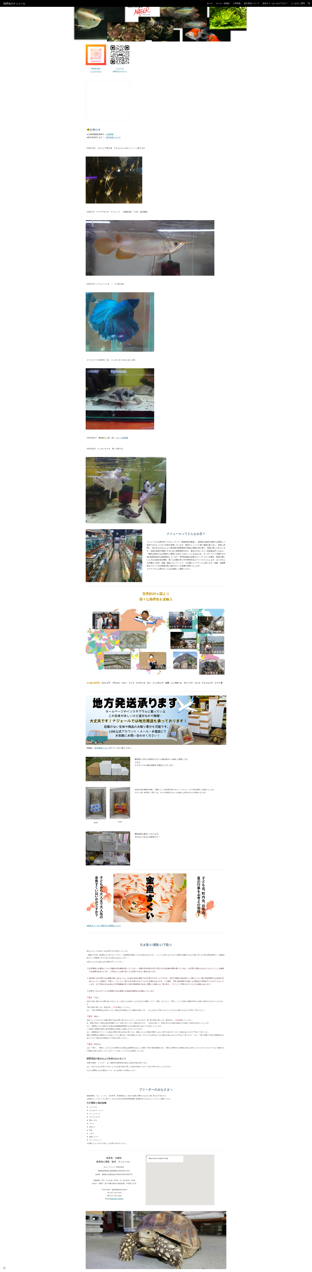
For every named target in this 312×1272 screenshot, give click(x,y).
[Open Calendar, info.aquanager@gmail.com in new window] (125, 83)
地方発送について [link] (251, 3)
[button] (309, 3)
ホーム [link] (210, 3)
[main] (96, 70)
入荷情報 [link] (237, 3)
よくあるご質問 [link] (298, 3)
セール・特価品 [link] (223, 3)
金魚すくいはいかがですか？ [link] (275, 3)
